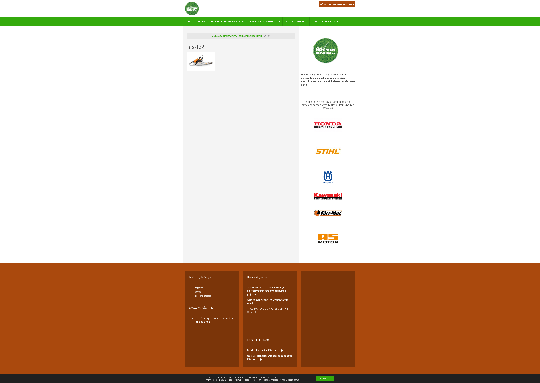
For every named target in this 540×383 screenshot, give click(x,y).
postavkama (293, 380)
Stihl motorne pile (253, 36)
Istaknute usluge (296, 21)
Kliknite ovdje (275, 350)
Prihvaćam (325, 378)
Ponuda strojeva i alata (226, 21)
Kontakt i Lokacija (323, 21)
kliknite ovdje (202, 321)
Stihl (241, 36)
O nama (200, 21)
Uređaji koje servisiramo (263, 21)
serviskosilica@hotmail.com (338, 4)
